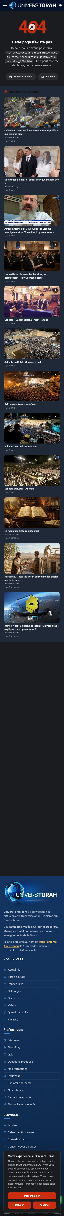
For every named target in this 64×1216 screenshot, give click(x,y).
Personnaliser (32, 1195)
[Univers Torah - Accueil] (33, 5)
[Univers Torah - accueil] (32, 892)
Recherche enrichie (19, 1097)
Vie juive (50, 76)
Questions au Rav (18, 1012)
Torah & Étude (16, 976)
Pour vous (14, 1075)
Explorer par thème (20, 1083)
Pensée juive (15, 984)
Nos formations (17, 1068)
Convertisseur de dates (22, 1146)
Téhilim (12, 1125)
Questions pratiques (20, 1061)
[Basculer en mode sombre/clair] (60, 5)
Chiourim (13, 998)
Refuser (19, 1204)
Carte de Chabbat (19, 1139)
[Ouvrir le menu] (4, 5)
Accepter (45, 1204)
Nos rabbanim (16, 1090)
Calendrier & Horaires (21, 1132)
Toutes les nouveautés (22, 1104)
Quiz (10, 1054)
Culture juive (15, 991)
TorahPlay (14, 1047)
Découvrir (14, 1040)
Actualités (14, 969)
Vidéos (12, 1005)
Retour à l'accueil (22, 76)
